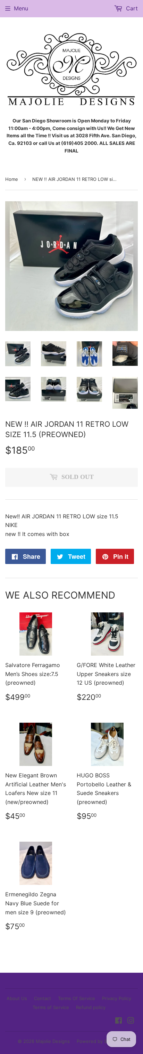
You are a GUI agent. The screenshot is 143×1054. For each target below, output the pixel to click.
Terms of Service (51, 1007)
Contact (42, 998)
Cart (131, 8)
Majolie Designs (53, 1041)
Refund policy (91, 1007)
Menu (21, 8)
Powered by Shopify (98, 1041)
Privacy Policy (116, 998)
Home (11, 179)
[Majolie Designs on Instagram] (130, 1021)
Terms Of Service (76, 998)
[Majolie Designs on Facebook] (118, 1021)
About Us (17, 998)
